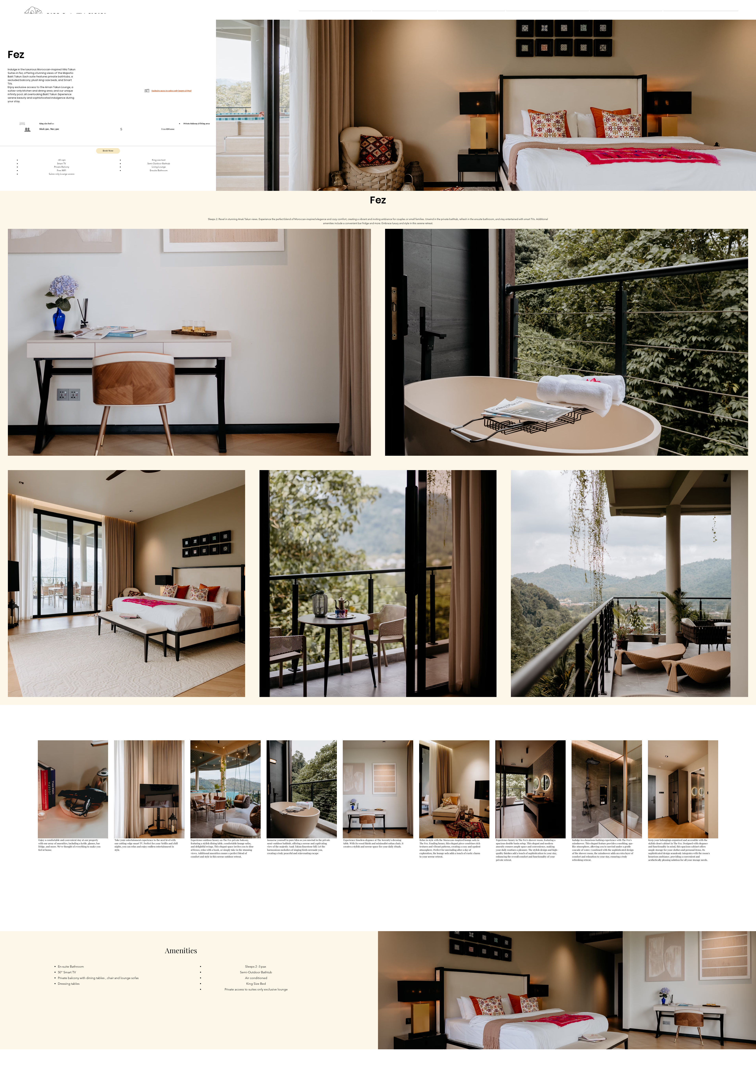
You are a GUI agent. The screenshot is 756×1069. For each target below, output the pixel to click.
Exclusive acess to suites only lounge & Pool (171, 90)
